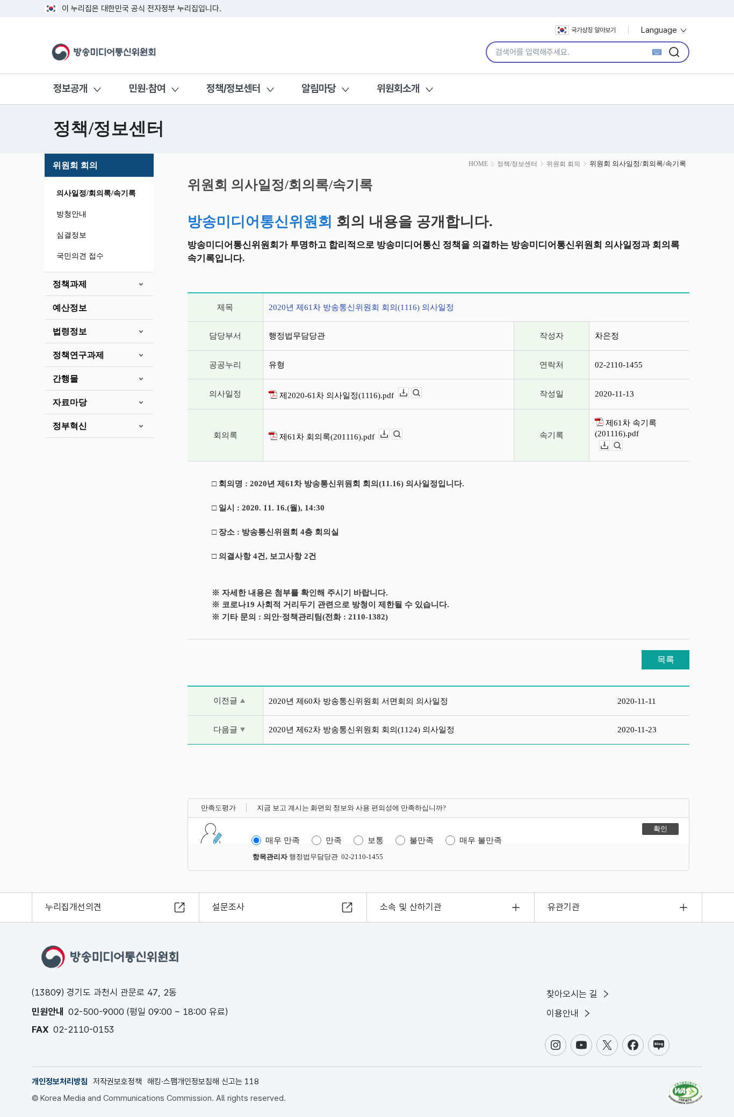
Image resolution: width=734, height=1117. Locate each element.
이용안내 (563, 1013)
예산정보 (70, 307)
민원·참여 (146, 88)
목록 (665, 659)
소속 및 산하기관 (411, 907)
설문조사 (228, 907)
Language (660, 30)
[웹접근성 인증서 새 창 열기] (685, 1087)
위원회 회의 (75, 165)
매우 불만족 (480, 840)
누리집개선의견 (73, 907)
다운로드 (389, 434)
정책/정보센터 (233, 88)
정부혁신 (70, 425)
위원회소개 (398, 88)
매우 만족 (282, 840)
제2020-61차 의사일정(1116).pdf (335, 395)
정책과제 (70, 284)
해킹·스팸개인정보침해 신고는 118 (203, 1081)
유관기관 (564, 907)
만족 (334, 840)
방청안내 (71, 214)
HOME (478, 164)
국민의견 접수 (80, 256)
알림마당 (318, 88)
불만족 (421, 840)
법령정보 (70, 331)
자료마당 (70, 402)
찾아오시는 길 (573, 994)
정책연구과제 (78, 354)
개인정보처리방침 (60, 1081)
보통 (376, 840)
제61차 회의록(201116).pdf (326, 437)
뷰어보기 (622, 445)
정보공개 (70, 88)
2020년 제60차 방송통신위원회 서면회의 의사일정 (358, 701)
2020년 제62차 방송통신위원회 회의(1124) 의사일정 (362, 729)
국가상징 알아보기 (593, 30)
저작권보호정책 (117, 1081)
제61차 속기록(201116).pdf (626, 428)
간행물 (65, 378)
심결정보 (71, 235)
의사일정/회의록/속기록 (96, 193)
